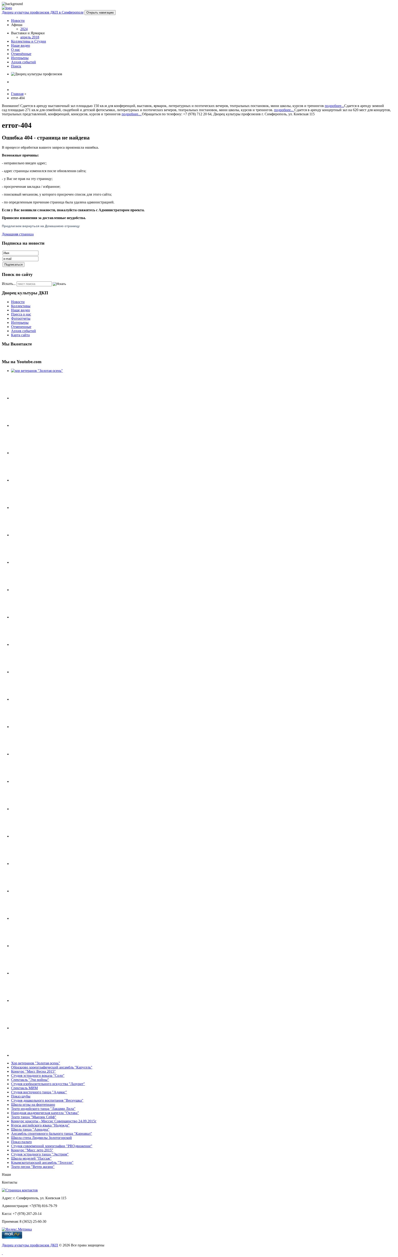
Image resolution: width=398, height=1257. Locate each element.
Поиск (16, 66)
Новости (18, 21)
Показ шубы (20, 1096)
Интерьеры (20, 58)
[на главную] (7, 8)
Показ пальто (21, 1142)
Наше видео (20, 45)
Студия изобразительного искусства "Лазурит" (48, 1084)
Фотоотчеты (20, 318)
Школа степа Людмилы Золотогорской (41, 1138)
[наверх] (2, 1253)
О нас (15, 50)
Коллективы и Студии (28, 41)
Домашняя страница (18, 234)
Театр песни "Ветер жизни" (33, 1167)
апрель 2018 (29, 37)
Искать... (9, 284)
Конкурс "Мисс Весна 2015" (33, 1071)
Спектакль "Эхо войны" (30, 1080)
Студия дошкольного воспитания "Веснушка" (47, 1100)
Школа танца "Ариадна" (30, 1129)
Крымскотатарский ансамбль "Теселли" (42, 1162)
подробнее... (334, 106)
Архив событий (23, 62)
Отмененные (21, 327)
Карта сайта (20, 335)
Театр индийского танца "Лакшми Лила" (43, 1109)
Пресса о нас (21, 314)
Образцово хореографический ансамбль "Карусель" (51, 1067)
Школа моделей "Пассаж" (31, 1158)
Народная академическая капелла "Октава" (45, 1113)
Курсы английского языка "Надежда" (40, 1125)
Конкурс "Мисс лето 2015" (32, 1150)
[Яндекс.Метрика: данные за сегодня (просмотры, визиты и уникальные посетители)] (17, 1229)
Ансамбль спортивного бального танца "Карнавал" (51, 1133)
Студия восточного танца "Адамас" (39, 1092)
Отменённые (21, 54)
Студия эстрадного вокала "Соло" (37, 1075)
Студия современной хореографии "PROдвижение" (51, 1146)
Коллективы (20, 306)
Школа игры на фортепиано (33, 1104)
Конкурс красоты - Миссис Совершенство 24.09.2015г (54, 1121)
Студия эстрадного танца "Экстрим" (40, 1154)
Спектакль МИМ (24, 1088)
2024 (24, 29)
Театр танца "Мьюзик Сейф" (33, 1117)
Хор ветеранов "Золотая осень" (35, 1063)
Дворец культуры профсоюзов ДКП (30, 1245)
